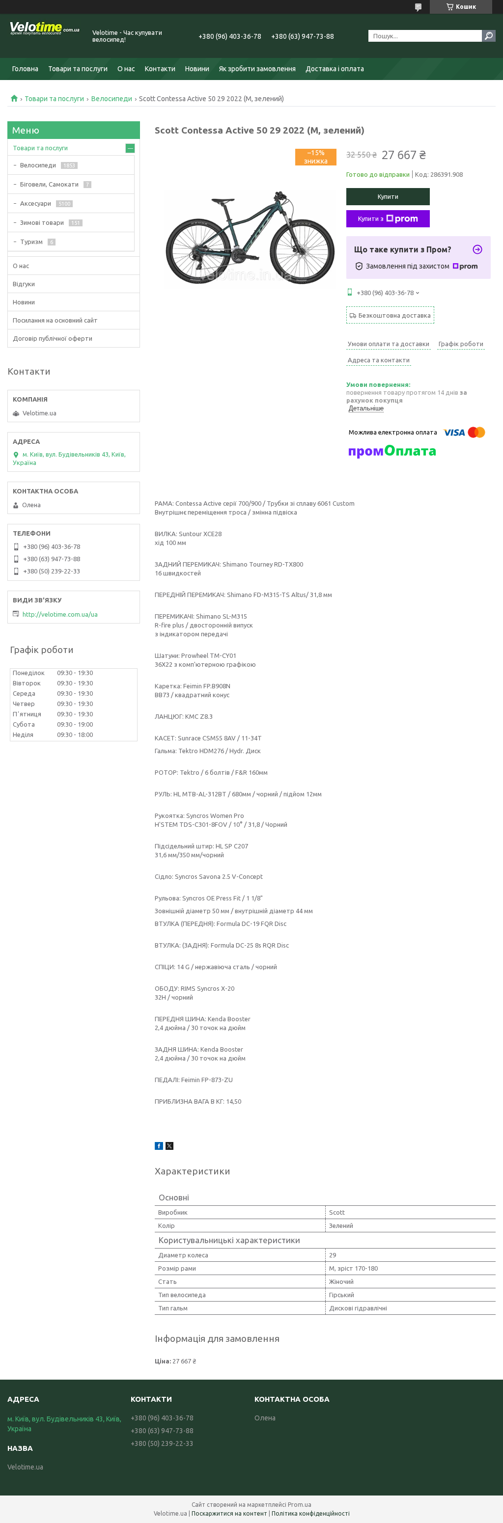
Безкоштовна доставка (395, 315)
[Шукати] (489, 36)
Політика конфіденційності (311, 1513)
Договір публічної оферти (52, 338)
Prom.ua (299, 1504)
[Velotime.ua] (44, 36)
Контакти (160, 69)
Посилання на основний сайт (55, 320)
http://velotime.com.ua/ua (60, 614)
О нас (126, 69)
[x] (169, 1147)
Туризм (31, 241)
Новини (197, 69)
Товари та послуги (78, 69)
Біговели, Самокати (49, 184)
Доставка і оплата (335, 69)
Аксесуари (35, 203)
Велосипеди (111, 99)
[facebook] (159, 1147)
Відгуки (24, 283)
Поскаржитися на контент (229, 1513)
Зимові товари (42, 222)
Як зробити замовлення (257, 69)
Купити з (371, 218)
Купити (388, 196)
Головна (25, 69)
